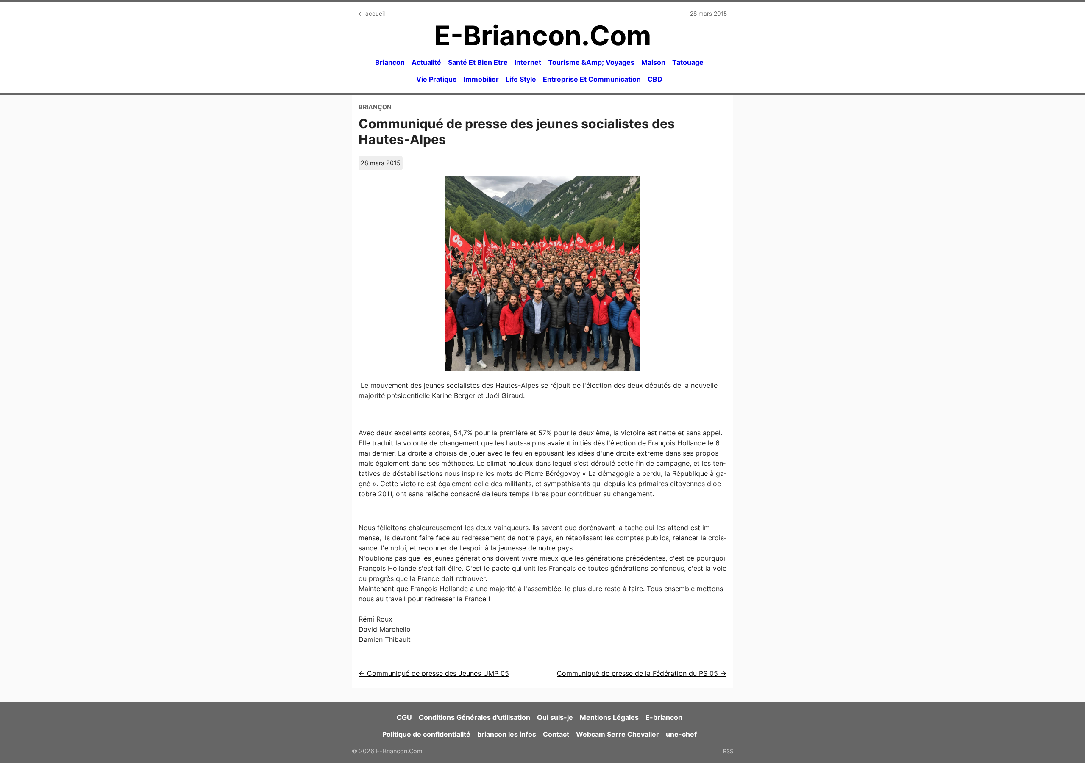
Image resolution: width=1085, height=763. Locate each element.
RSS (728, 751)
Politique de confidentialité (426, 734)
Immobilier (481, 79)
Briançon (390, 62)
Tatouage (688, 62)
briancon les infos (506, 734)
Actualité (426, 62)
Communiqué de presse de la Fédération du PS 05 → (641, 673)
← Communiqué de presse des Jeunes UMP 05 (434, 673)
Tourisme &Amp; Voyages (591, 62)
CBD (655, 79)
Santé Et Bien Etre (478, 62)
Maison (653, 62)
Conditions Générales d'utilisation (474, 717)
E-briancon (663, 717)
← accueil (371, 13)
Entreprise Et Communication (592, 79)
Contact (556, 734)
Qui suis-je (555, 717)
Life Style (521, 79)
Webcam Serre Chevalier (617, 734)
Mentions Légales (609, 717)
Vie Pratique (436, 79)
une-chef (681, 734)
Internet (528, 62)
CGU (404, 717)
